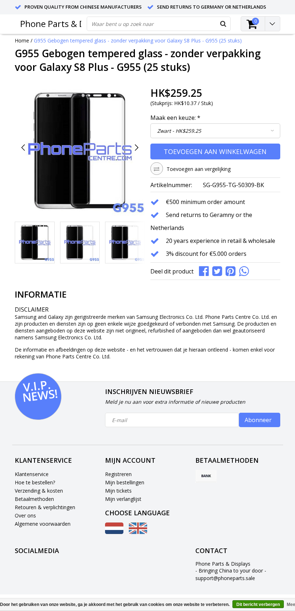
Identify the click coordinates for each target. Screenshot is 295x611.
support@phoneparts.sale (225, 578)
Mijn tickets (118, 490)
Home (22, 40)
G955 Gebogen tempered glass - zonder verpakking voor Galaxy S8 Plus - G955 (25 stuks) (138, 40)
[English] (138, 532)
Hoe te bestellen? (35, 482)
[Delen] (205, 270)
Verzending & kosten (39, 490)
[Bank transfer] (206, 476)
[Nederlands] (114, 532)
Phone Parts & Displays (66, 24)
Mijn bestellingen (124, 482)
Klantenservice (32, 474)
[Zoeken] (223, 23)
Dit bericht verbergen (258, 604)
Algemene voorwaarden (43, 523)
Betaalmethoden (34, 498)
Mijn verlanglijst (123, 498)
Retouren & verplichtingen (45, 507)
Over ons (25, 515)
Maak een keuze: (175, 118)
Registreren (118, 474)
